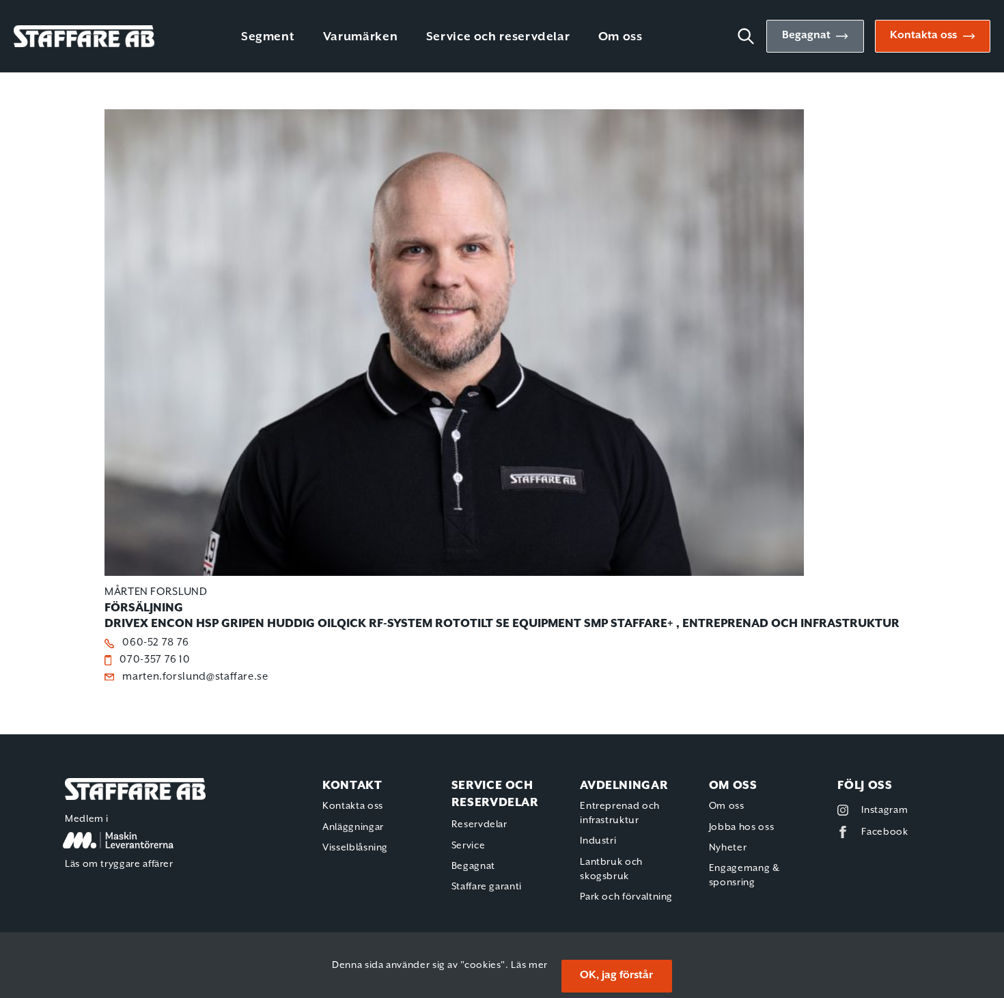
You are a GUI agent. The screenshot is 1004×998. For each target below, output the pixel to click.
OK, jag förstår (616, 975)
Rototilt (464, 624)
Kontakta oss (923, 35)
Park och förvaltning (626, 896)
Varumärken (360, 37)
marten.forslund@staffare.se (195, 676)
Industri (598, 840)
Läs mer (529, 965)
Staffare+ (642, 624)
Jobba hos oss (741, 827)
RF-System (400, 624)
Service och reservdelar (498, 37)
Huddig (291, 624)
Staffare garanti (486, 886)
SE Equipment (538, 624)
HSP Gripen (230, 624)
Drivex (126, 624)
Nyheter (728, 847)
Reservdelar (479, 824)
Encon (172, 624)
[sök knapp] (751, 36)
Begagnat (806, 35)
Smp (596, 624)
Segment (267, 37)
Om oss (620, 37)
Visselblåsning (355, 847)
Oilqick (342, 624)
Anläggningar (353, 827)
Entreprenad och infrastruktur (791, 624)
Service (468, 845)
